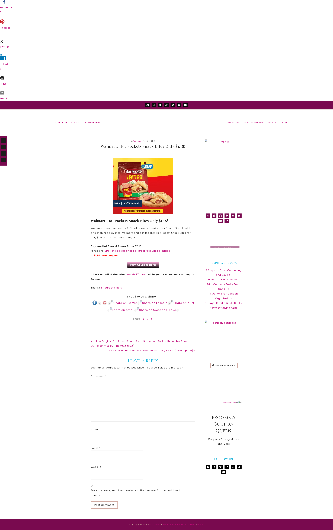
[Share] (143, 319)
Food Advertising (229, 402)
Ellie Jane (154, 524)
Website (96, 467)
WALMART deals (137, 274)
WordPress (190, 524)
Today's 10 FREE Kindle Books (223, 303)
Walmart (137, 141)
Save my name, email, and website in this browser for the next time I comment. (135, 493)
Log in (200, 524)
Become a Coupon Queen (166, 122)
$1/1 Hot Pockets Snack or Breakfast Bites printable (137, 250)
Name (95, 429)
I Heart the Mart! (112, 287)
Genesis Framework (173, 524)
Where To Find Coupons (223, 279)
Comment (98, 376)
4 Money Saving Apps (224, 307)
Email (95, 448)
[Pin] (150, 319)
